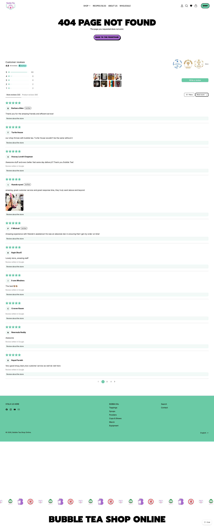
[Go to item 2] (104, 76)
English (203, 433)
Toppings (113, 407)
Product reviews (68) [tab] (30, 95)
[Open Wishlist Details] (191, 6)
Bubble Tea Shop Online (21, 432)
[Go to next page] (115, 381)
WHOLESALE (125, 6)
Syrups (112, 411)
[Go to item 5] (97, 83)
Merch (112, 422)
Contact (164, 407)
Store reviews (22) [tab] (13, 95)
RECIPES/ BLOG (99, 6)
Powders (113, 415)
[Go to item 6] (104, 83)
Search (164, 404)
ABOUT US (112, 6)
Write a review (195, 80)
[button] (186, 5)
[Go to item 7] (111, 83)
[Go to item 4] (118, 76)
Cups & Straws (115, 418)
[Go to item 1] (97, 76)
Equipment (113, 425)
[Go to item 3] (111, 76)
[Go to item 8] (118, 83)
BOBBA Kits (114, 404)
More (206, 64)
